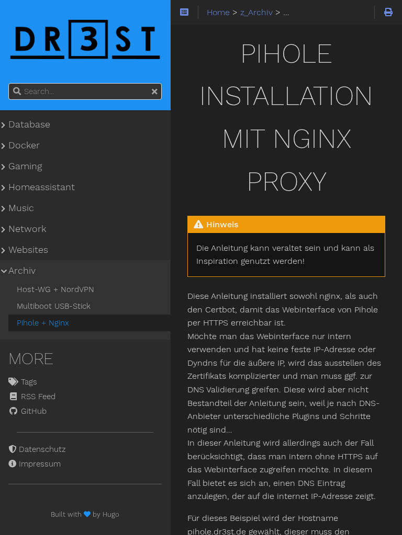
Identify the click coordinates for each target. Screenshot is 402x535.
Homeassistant (41, 187)
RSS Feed (36, 396)
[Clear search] (154, 92)
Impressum (38, 464)
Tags (27, 382)
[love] (88, 514)
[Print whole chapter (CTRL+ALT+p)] (388, 12)
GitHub (32, 411)
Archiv (22, 270)
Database (29, 124)
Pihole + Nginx (43, 323)
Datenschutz (41, 449)
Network (27, 229)
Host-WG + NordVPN (55, 289)
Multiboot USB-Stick (54, 306)
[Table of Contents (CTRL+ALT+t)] (184, 12)
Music (21, 208)
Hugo (111, 514)
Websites (28, 250)
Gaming (25, 166)
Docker (24, 145)
